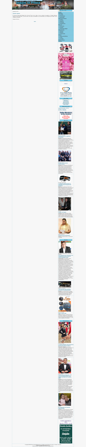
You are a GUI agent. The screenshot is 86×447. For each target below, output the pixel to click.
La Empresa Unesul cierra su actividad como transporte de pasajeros (64, 184)
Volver (35, 21)
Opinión (61, 32)
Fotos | (59, 314)
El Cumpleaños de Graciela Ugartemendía (64, 408)
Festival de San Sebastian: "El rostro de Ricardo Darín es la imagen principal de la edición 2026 (64, 376)
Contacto (60, 41)
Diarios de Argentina (66, 103)
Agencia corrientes (66, 102)
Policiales (62, 22)
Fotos (61, 37)
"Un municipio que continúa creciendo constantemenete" (64, 290)
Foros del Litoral (66, 101)
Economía (62, 26)
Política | (60, 236)
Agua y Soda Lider (62, 313)
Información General (62, 18)
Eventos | (60, 138)
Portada (59, 12)
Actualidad (60, 13)
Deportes (62, 21)
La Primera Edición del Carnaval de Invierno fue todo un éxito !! (65, 345)
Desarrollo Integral (63, 28)
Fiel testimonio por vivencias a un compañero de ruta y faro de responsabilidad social (65, 256)
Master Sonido (66, 104)
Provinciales (62, 16)
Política (61, 19)
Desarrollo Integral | (62, 346)
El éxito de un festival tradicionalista (63, 164)
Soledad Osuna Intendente (64, 235)
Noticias (61, 31)
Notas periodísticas (64, 36)
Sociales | (60, 213)
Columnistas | (61, 258)
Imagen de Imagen (62, 212)
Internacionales (61, 29)
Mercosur (60, 24)
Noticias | (60, 186)
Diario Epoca (66, 100)
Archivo (59, 34)
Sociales (61, 38)
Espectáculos (62, 23)
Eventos (61, 27)
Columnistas (62, 33)
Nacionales (62, 17)
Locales (61, 14)
